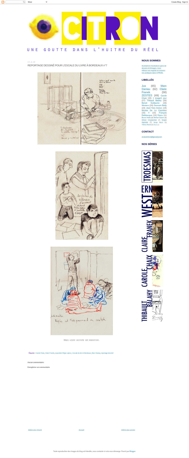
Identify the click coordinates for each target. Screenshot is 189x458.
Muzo (155, 124)
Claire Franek (49, 353)
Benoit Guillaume (151, 103)
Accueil (81, 430)
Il (148, 113)
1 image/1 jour (160, 98)
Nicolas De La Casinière (154, 110)
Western (145, 105)
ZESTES (147, 95)
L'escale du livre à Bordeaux (81, 353)
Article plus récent (35, 430)
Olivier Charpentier (149, 120)
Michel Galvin (159, 118)
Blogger (132, 451)
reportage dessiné (107, 353)
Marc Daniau (96, 353)
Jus (144, 85)
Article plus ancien (128, 430)
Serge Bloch (158, 122)
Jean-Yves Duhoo (154, 108)
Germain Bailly (160, 105)
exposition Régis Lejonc (63, 353)
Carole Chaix (40, 353)
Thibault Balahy (154, 100)
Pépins (160, 115)
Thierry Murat (146, 124)
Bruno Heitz (146, 118)
